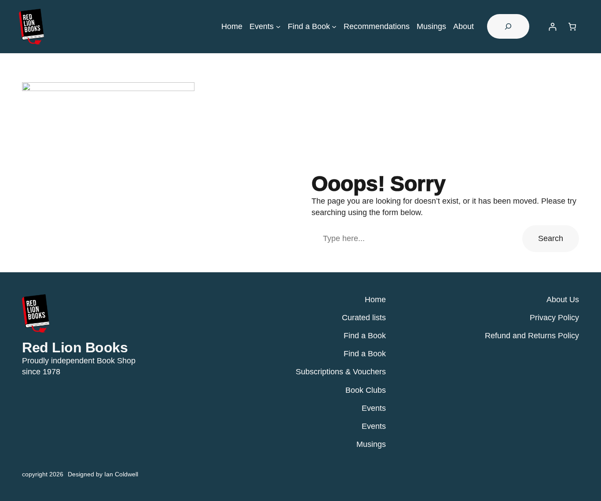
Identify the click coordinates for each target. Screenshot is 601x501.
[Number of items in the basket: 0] (572, 27)
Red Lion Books (75, 347)
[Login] (552, 27)
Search (550, 238)
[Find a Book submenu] (334, 26)
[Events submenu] (278, 26)
